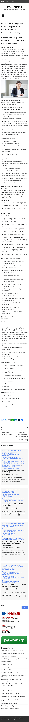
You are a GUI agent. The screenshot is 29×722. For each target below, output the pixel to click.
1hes (3, 450)
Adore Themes (14, 720)
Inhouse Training (7, 453)
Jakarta (22, 463)
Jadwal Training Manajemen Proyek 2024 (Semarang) (14, 659)
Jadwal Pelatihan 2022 (9, 571)
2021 (3, 525)
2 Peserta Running (11, 450)
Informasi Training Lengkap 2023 (9, 703)
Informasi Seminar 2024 (7, 661)
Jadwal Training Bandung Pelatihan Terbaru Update (13, 462)
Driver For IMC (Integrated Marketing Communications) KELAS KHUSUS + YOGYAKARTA (13, 543)
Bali (7, 525)
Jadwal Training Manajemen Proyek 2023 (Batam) (13, 696)
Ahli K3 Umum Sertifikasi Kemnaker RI (10, 693)
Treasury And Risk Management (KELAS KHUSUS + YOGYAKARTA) (14, 585)
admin (22, 33)
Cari (2, 605)
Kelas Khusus (6, 465)
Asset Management (7, 566)
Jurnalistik (11, 538)
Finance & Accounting (8, 492)
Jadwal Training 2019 (8, 533)
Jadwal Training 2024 (6, 667)
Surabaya (12, 466)
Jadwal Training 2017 (8, 531)
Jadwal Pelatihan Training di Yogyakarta (10, 455)
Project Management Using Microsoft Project (11, 706)
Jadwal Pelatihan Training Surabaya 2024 (11, 672)
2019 (19, 523)
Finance (13, 491)
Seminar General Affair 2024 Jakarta (10, 688)
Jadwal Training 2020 (8, 534)
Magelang (16, 539)
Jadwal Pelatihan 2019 (16, 525)
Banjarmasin (13, 452)
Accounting (5, 491)
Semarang (5, 466)
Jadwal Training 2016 (19, 530)
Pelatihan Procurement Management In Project (12, 650)
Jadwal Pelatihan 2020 (9, 526)
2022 (19, 450)
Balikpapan (5, 452)
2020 (23, 523)
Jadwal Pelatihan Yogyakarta (11, 457)
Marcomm (23, 539)
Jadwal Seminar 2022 (8, 576)
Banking (4, 568)
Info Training (14, 6)
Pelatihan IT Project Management (9, 656)
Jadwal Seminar (7, 460)
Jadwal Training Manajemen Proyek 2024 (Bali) (12, 653)
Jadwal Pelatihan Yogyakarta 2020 (12, 458)
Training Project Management (11, 468)
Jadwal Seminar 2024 (6, 669)
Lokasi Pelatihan (16, 465)
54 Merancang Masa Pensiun (8, 690)
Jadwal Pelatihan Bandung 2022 (11, 572)
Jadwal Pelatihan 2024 (6, 664)
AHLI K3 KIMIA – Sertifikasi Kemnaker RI (10, 708)
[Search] (26, 15)
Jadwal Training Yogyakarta (10, 463)
